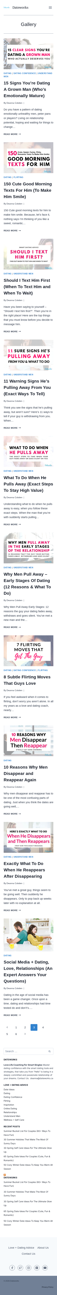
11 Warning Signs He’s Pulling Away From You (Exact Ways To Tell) (27, 387)
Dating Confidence (25, 73)
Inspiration (9, 1104)
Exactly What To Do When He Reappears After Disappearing (24, 870)
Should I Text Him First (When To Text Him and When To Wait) (27, 286)
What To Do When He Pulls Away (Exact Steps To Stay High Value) (28, 484)
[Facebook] (12, 1268)
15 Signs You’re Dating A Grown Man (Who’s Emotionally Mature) (27, 89)
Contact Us (28, 1253)
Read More (12, 134)
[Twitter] (20, 1268)
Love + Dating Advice (21, 1247)
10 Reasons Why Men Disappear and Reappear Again (26, 773)
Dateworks (10, 1177)
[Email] (45, 1268)
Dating (8, 73)
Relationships (10, 1112)
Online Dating (10, 1108)
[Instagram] (28, 1268)
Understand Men (23, 274)
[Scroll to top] (49, 1290)
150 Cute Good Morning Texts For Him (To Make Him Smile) (28, 190)
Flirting (18, 177)
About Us (43, 1247)
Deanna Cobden (14, 103)
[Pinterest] (37, 1268)
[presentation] (28, 53)
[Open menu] (50, 7)
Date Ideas (9, 1089)
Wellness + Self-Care (14, 1120)
